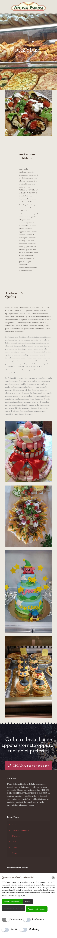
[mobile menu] (52, 6)
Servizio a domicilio (20, 830)
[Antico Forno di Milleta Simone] (28, 6)
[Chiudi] (53, 878)
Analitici (14, 929)
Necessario (16, 919)
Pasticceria (17, 841)
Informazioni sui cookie (13, 908)
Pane (14, 853)
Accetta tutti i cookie (36, 909)
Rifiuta (28, 901)
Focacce (16, 836)
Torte (14, 825)
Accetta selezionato (12, 901)
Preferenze (38, 919)
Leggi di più (21, 895)
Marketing (34, 929)
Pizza (14, 847)
